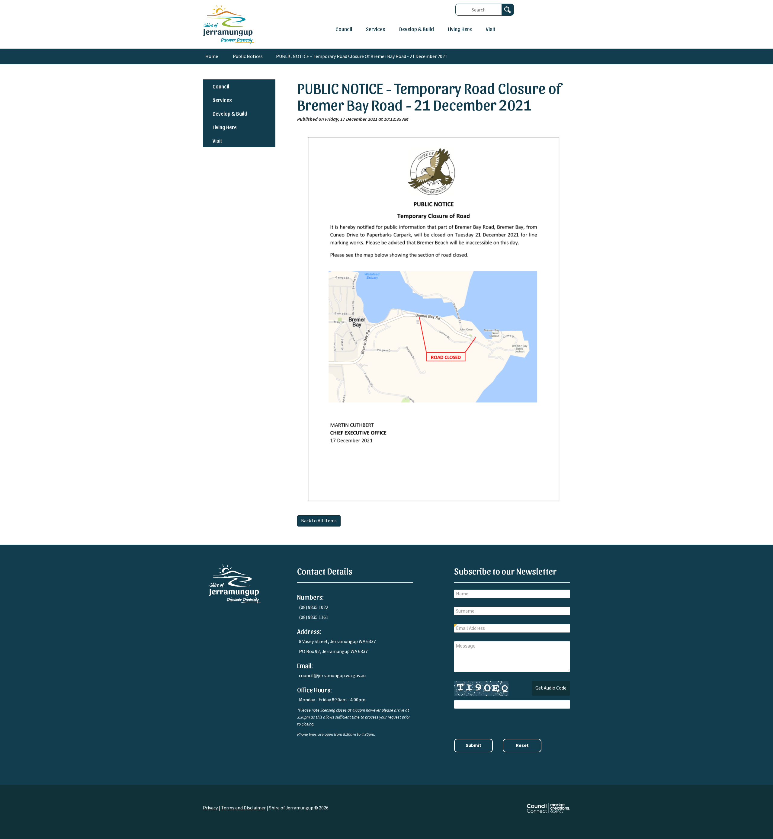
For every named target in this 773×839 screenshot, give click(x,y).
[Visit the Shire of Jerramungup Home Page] (228, 24)
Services (375, 29)
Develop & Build (416, 29)
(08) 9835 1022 (313, 607)
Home (211, 56)
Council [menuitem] (221, 86)
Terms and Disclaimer (243, 808)
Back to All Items (319, 520)
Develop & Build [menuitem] (230, 113)
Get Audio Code (550, 688)
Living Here (460, 29)
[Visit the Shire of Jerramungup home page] (235, 583)
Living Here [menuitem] (225, 127)
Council (343, 29)
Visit (490, 29)
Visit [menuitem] (217, 140)
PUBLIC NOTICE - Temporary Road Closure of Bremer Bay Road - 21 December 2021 (361, 56)
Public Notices (248, 56)
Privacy (210, 808)
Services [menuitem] (222, 100)
